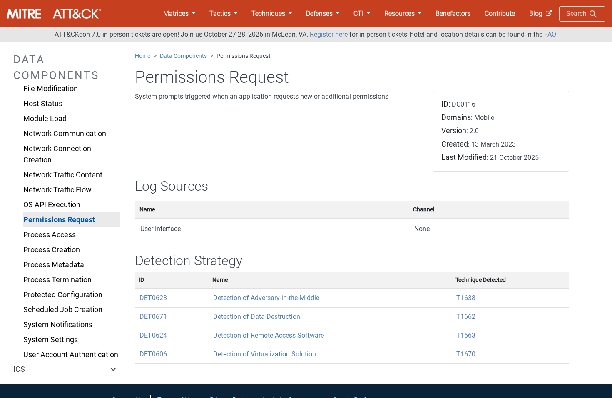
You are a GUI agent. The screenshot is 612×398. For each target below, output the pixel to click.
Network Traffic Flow (57, 190)
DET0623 (153, 298)
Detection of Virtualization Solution (264, 354)
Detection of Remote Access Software (268, 335)
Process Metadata (53, 265)
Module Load (45, 118)
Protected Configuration (62, 295)
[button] (179, 13)
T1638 (465, 298)
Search (577, 13)
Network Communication (64, 133)
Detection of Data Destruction (256, 317)
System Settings (50, 340)
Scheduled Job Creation (62, 310)
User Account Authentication (70, 355)
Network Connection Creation (57, 154)
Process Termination (57, 280)
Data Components (183, 56)
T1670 (465, 354)
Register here (329, 34)
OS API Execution (51, 205)
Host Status (42, 104)
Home (142, 56)
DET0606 (153, 354)
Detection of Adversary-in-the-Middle (266, 298)
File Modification (50, 89)
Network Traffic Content (62, 175)
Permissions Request (59, 220)
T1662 (465, 317)
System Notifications (57, 325)
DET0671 (153, 317)
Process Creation (51, 250)
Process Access (49, 235)
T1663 (465, 335)
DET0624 (153, 335)
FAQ (550, 34)
